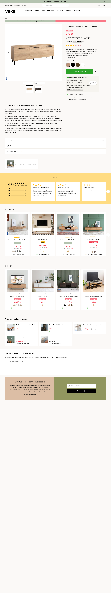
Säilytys (19, 18)
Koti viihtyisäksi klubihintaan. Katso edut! (55, 1)
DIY (85, 10)
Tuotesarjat (58, 14)
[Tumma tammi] (78, 65)
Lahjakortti (67, 14)
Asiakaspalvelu (9, 5)
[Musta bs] (73, 65)
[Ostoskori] (104, 5)
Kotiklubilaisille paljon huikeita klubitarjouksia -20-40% (30, 21)
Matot (37, 10)
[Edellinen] (8, 52)
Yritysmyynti (17, 5)
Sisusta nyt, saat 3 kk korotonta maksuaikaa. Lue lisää (81, 21)
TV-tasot (25, 18)
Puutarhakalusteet (48, 10)
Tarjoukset (82, 14)
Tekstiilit (68, 10)
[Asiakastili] (94, 5)
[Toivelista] (99, 5)
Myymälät (24, 5)
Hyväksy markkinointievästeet (15, 361)
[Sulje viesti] (104, 1)
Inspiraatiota (35, 14)
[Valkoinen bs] (82, 65)
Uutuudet (43, 14)
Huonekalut (28, 10)
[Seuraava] (59, 52)
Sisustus (60, 10)
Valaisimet (77, 10)
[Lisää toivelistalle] (96, 71)
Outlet (74, 14)
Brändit (50, 14)
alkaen (77, 41)
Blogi (27, 14)
